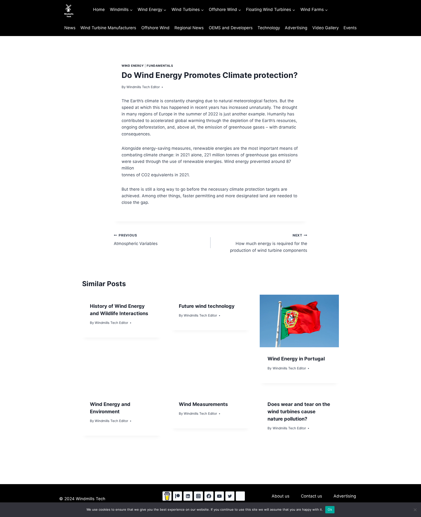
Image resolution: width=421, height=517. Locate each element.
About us (280, 496)
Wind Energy (133, 65)
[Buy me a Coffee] (167, 495)
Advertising (296, 27)
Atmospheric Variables (136, 239)
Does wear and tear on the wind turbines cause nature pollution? (299, 411)
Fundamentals (160, 65)
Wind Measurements (203, 404)
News (70, 27)
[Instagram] (198, 495)
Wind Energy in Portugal (296, 359)
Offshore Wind (155, 27)
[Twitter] (229, 495)
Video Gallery (325, 27)
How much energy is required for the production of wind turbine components (268, 243)
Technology (269, 27)
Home (99, 9)
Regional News (189, 27)
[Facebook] (208, 495)
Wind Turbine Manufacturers (108, 27)
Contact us (311, 496)
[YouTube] (219, 495)
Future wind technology (207, 306)
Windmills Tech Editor (143, 87)
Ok (330, 509)
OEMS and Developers (231, 27)
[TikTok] (240, 495)
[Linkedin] (187, 495)
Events (350, 27)
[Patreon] (177, 495)
